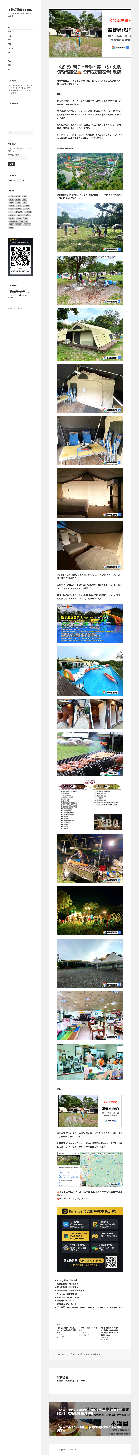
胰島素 (12, 218)
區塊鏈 (10, 48)
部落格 (28, 215)
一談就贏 (28, 212)
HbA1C (20, 215)
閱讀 (9, 44)
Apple (69, 1297)
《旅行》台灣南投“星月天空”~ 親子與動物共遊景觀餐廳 (66, 1330)
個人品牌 (27, 224)
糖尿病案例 (13, 221)
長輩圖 (12, 206)
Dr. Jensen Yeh (15, 295)
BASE (71, 1300)
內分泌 (19, 206)
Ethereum (23, 221)
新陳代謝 (18, 209)
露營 (87, 1354)
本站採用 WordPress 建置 (66, 1450)
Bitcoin (12, 215)
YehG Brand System (17, 290)
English (11, 69)
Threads (101, 1307)
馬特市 (74, 1304)
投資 (11, 196)
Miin (109, 1307)
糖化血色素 (19, 212)
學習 (9, 40)
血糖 (26, 218)
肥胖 (24, 202)
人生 (9, 36)
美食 (9, 57)
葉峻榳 (19, 218)
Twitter (83, 1307)
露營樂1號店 (95, 1354)
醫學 (9, 65)
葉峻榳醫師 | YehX (20, 10)
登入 (71, 1380)
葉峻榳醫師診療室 (76, 1290)
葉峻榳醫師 (14, 293)
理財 (24, 196)
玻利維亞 (18, 224)
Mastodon (117, 1307)
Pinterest (92, 1307)
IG (68, 1307)
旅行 (9, 52)
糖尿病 (18, 196)
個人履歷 (11, 32)
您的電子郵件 (13, 155)
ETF (11, 212)
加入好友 (74, 1280)
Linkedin (74, 1307)
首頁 (9, 27)
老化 (11, 224)
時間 (11, 228)
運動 (9, 61)
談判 (11, 209)
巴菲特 (27, 206)
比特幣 (18, 202)
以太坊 (27, 209)
